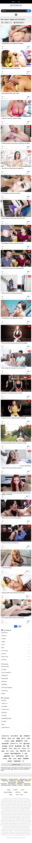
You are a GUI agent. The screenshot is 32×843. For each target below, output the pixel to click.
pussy (10, 761)
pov (13, 738)
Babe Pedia (27, 780)
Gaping (15, 641)
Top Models (6, 698)
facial (12, 751)
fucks (14, 758)
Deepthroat (15, 632)
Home (8, 789)
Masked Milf (15, 678)
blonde (4, 746)
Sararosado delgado (15, 687)
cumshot (27, 736)
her (28, 746)
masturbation (15, 753)
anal (2, 751)
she (27, 756)
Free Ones (20, 785)
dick (7, 751)
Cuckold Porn (5, 780)
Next (20, 626)
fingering (26, 758)
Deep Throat (15, 656)
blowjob (18, 746)
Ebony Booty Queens (6, 785)
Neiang (15, 693)
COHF (30, 779)
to (23, 761)
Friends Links (13, 780)
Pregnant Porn (4, 779)
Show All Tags (16, 764)
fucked (5, 758)
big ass (24, 748)
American (15, 635)
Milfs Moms (19, 783)
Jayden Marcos (15, 727)
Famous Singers (11, 783)
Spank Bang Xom (23, 779)
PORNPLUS (15, 684)
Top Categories (7, 630)
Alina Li (15, 724)
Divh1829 (15, 669)
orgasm (6, 753)
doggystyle (5, 736)
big (21, 736)
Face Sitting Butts (15, 672)
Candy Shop (15, 690)
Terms (25, 792)
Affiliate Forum (27, 785)
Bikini (15, 647)
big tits (23, 751)
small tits (17, 748)
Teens (15, 644)
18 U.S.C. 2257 (19, 794)
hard (17, 751)
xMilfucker (15, 681)
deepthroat (20, 756)
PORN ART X (15, 675)
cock (9, 738)
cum (20, 743)
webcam (11, 746)
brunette (19, 741)
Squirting (15, 659)
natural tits (14, 743)
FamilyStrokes (21, 782)
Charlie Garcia (15, 709)
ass (26, 753)
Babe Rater (14, 785)
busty (23, 738)
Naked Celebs (20, 780)
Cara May (15, 715)
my (29, 748)
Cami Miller (15, 706)
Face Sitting (15, 650)
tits (10, 748)
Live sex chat (3, 783)
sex (24, 746)
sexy (10, 758)
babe (12, 741)
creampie (4, 748)
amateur (7, 756)
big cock (27, 743)
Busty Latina (27, 783)
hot (28, 751)
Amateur (15, 653)
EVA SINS (15, 721)
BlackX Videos (15, 666)
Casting (15, 638)
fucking (7, 741)
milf (19, 758)
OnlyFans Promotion (13, 779)
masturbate (14, 736)
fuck (25, 741)
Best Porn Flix (14, 837)
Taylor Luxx (15, 703)
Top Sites (5, 664)
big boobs (5, 743)
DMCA (10, 794)
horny (28, 738)
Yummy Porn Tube (12, 782)
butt (13, 756)
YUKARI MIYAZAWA (15, 718)
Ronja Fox (15, 700)
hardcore (17, 761)
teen (18, 738)
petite (4, 738)
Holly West (15, 712)
